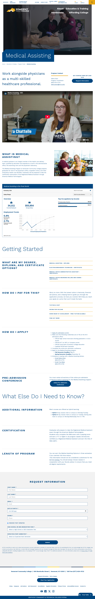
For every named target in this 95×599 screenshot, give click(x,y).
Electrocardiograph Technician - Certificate (65, 267)
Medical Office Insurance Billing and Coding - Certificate (65, 278)
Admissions (57, 12)
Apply (82, 2)
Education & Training (77, 8)
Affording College (78, 12)
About (60, 8)
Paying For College (56, 309)
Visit (76, 2)
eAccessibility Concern (73, 586)
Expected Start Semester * (17, 534)
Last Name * (11, 494)
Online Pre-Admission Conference (60, 383)
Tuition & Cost (54, 305)
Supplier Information (51, 586)
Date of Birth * (12, 508)
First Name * (11, 487)
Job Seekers (23, 586)
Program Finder (21, 64)
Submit (47, 542)
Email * (10, 501)
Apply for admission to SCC (60, 333)
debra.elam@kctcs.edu (58, 84)
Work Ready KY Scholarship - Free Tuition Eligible (67, 313)
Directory (44, 2)
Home (3, 64)
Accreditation (41, 586)
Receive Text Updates (17, 523)
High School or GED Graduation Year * (21, 527)
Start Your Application (47, 580)
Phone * (10, 515)
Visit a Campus (53, 576)
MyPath (5, 2)
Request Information (62, 2)
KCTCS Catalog (54, 460)
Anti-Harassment (32, 586)
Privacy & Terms (62, 586)
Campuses (16, 586)
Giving (37, 2)
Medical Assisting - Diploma (59, 263)
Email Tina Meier (60, 362)
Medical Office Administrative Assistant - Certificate (64, 272)
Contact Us (83, 586)
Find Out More (54, 318)
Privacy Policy (84, 550)
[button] (85, 595)
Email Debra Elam (60, 358)
